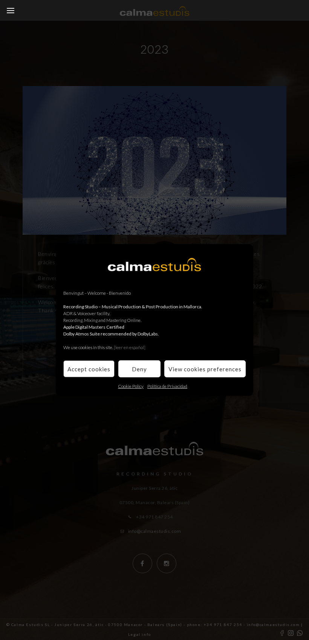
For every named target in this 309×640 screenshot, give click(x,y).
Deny (139, 368)
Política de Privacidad (167, 386)
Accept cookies (88, 368)
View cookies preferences (205, 368)
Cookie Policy (131, 386)
